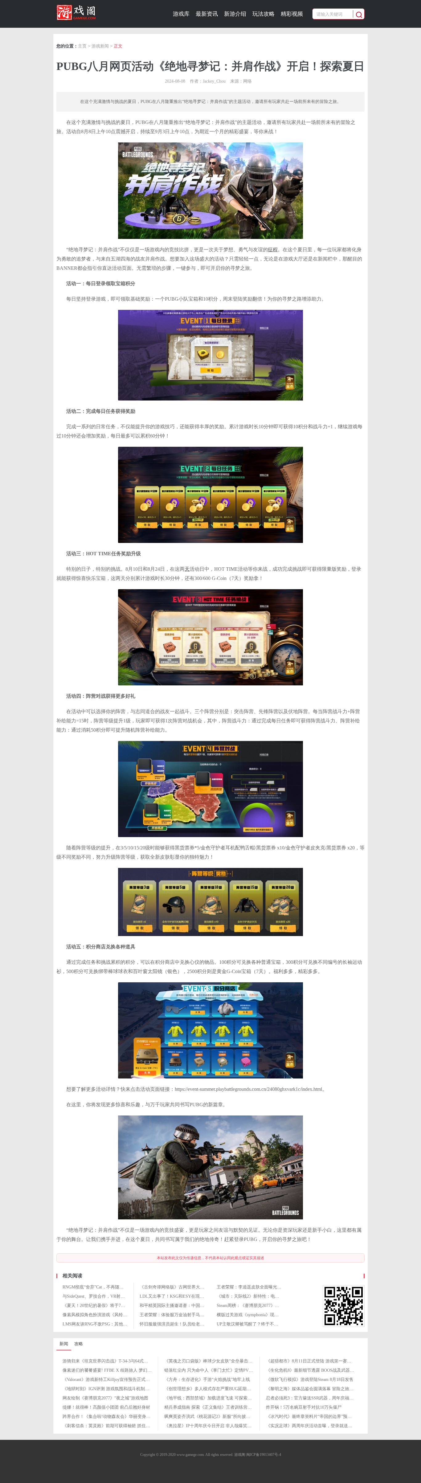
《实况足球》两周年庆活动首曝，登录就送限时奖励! (316, 1425)
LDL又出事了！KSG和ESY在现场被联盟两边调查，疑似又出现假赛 (204, 1296)
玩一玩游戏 (92, 12)
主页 (82, 46)
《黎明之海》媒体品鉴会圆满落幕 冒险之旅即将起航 (316, 1388)
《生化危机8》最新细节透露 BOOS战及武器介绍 (312, 1370)
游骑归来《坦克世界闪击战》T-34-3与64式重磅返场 (112, 1361)
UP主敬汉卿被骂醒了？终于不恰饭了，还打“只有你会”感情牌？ (277, 1324)
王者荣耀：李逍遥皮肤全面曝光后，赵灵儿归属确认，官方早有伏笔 (281, 1287)
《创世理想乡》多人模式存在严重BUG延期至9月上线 (215, 1388)
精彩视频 (292, 14)
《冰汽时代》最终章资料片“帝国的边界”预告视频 (313, 1416)
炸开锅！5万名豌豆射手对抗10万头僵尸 (303, 1407)
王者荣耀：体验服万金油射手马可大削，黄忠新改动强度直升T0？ (202, 1315)
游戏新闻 (100, 46)
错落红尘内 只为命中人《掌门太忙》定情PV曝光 (210, 1370)
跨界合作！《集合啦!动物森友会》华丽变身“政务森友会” (117, 1416)
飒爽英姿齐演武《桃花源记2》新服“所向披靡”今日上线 (216, 1416)
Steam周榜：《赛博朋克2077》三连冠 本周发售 (261, 1305)
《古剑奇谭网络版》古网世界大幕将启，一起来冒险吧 (191, 1287)
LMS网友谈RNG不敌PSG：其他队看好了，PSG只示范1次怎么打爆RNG (130, 1324)
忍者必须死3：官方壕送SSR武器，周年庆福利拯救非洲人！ (322, 1398)
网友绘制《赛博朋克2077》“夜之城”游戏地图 (105, 1398)
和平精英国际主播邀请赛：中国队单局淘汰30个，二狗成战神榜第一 (204, 1305)
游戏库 (181, 14)
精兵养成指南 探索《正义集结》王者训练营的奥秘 (212, 1407)
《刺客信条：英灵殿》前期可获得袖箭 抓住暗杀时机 (113, 1425)
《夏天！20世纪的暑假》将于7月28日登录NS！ (107, 1305)
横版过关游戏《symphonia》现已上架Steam (257, 1315)
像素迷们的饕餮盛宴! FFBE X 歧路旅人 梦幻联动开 (111, 1370)
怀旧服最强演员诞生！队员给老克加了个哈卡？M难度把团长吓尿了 (204, 1324)
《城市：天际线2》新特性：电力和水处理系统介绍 (265, 1296)
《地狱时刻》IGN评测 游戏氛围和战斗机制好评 (108, 1388)
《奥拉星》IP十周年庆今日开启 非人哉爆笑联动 (210, 1425)
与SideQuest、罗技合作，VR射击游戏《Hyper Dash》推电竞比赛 (123, 1296)
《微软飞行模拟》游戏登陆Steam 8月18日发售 (310, 1379)
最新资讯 (207, 14)
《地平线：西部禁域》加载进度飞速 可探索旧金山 (212, 1398)
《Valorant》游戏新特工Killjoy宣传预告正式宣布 (108, 1379)
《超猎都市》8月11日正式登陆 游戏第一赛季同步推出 (317, 1361)
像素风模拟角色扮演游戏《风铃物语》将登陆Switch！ (114, 1315)
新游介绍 (235, 14)
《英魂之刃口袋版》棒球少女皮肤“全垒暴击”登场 (211, 1361)
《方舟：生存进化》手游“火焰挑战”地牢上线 (207, 1379)
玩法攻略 (263, 14)
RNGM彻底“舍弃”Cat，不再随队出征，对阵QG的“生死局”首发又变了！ (130, 1287)
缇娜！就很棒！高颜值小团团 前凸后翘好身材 (106, 1407)
